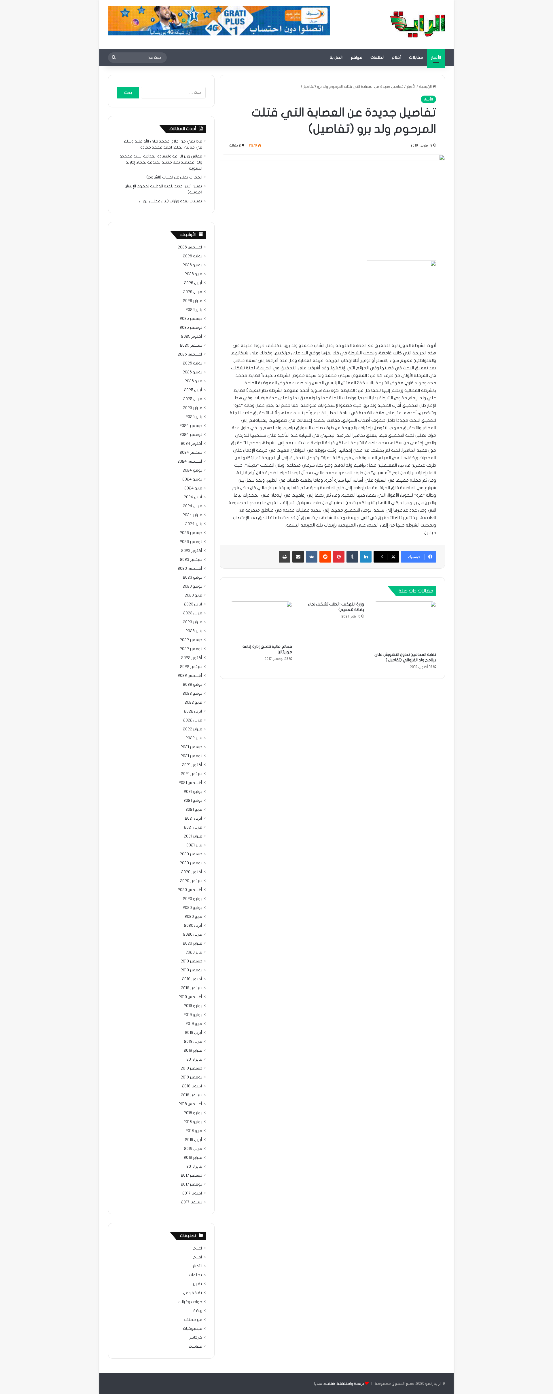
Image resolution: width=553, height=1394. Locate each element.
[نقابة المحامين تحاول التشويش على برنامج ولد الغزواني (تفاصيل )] (404, 625)
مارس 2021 (193, 827)
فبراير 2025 (192, 408)
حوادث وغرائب (190, 1302)
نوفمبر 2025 (191, 328)
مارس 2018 (193, 1149)
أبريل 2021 (193, 818)
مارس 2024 (192, 506)
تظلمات (377, 57)
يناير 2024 (193, 524)
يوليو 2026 (192, 256)
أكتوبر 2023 (191, 551)
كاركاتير (196, 1338)
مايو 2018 (193, 1131)
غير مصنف (193, 1320)
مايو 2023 (193, 595)
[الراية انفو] (417, 24)
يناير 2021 (194, 845)
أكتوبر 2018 (192, 1086)
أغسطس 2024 (189, 461)
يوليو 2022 (192, 685)
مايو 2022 (193, 702)
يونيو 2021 (192, 801)
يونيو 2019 (192, 1015)
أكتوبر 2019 (192, 979)
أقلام (396, 57)
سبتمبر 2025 (191, 345)
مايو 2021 (193, 810)
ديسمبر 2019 (191, 961)
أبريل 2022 (193, 711)
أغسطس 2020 (190, 890)
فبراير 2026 (192, 301)
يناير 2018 (194, 1167)
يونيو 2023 (192, 586)
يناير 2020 (193, 952)
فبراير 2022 (192, 729)
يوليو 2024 (192, 470)
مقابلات (416, 57)
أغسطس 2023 (190, 569)
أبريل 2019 (193, 1033)
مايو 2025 (193, 381)
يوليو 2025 (192, 363)
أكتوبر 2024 (191, 444)
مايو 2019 (193, 1024)
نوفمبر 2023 (191, 542)
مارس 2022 (192, 720)
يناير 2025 (193, 417)
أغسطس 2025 (190, 354)
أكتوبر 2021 (192, 765)
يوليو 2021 (193, 792)
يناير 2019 (194, 1059)
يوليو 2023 (192, 578)
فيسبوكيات (192, 1329)
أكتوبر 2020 (191, 872)
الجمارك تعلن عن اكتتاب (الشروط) (174, 177)
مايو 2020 (193, 917)
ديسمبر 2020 (191, 854)
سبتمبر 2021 (191, 774)
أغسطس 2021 (190, 783)
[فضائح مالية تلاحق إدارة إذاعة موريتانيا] (260, 621)
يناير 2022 (193, 738)
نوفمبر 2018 (191, 1077)
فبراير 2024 (192, 515)
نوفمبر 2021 (191, 756)
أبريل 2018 (193, 1140)
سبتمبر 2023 (191, 560)
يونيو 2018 (192, 1122)
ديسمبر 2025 (191, 319)
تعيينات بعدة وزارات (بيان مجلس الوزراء (170, 201)
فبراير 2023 (192, 622)
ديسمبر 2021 (191, 747)
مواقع (356, 57)
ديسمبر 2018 (191, 1068)
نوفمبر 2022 (191, 649)
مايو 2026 (193, 274)
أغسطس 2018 (190, 1104)
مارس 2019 (193, 1042)
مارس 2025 (192, 399)
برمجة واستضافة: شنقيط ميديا (339, 1384)
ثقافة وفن (192, 1293)
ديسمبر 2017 (191, 1175)
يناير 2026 (193, 310)
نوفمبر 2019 (191, 970)
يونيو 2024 (192, 479)
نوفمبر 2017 (191, 1184)
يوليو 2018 (193, 1113)
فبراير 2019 (193, 1051)
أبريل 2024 (193, 497)
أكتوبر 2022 (191, 658)
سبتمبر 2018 (191, 1095)
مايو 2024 (193, 488)
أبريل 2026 (193, 283)
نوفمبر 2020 (191, 863)
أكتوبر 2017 (192, 1193)
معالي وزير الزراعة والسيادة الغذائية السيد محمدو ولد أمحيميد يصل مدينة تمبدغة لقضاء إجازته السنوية (161, 162)
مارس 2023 (192, 613)
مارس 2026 (192, 292)
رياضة (197, 1311)
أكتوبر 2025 (191, 337)
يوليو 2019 (193, 1006)
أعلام (197, 1248)
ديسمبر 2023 (191, 533)
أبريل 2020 (193, 926)
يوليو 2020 (192, 899)
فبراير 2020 (192, 943)
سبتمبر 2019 (191, 988)
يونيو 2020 (192, 908)
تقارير (197, 1284)
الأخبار (436, 57)
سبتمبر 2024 (191, 453)
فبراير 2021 (193, 836)
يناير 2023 (193, 631)
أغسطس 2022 (190, 676)
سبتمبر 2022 (191, 667)
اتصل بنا (336, 57)
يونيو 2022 (192, 694)
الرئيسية (426, 87)
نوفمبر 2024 (190, 435)
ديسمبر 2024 (190, 426)
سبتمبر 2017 (191, 1202)
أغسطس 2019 (190, 997)
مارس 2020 (192, 935)
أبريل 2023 (193, 604)
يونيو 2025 (192, 372)
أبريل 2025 (193, 390)
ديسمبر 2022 (191, 640)
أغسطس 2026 (190, 247)
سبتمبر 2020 (191, 881)
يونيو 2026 (192, 265)
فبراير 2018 (193, 1158)
